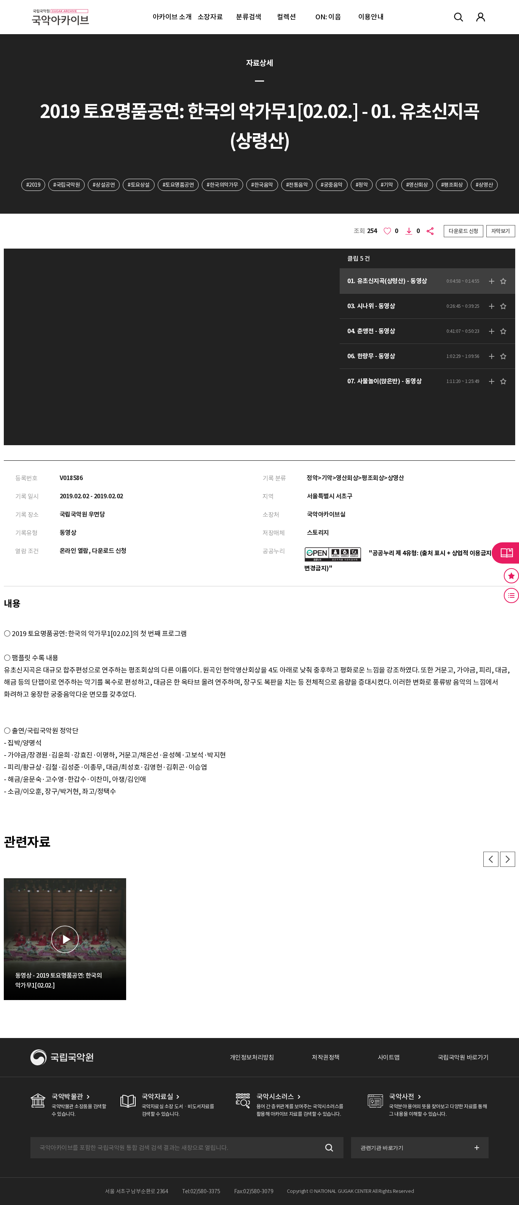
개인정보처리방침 (252, 1057)
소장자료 (210, 17)
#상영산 (484, 184)
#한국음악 (262, 184)
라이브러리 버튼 (505, 553)
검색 (328, 1148)
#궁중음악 (332, 184)
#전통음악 (297, 184)
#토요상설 (139, 184)
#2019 (33, 184)
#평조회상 (452, 184)
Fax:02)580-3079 (254, 1191)
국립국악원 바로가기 (463, 1057)
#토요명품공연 (178, 184)
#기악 (387, 184)
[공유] (432, 231)
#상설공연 (104, 184)
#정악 (362, 184)
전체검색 (459, 17)
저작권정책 (326, 1057)
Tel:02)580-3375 (201, 1191)
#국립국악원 (66, 184)
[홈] (60, 8)
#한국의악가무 (222, 184)
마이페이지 (481, 17)
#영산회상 (417, 184)
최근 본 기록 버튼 (511, 595)
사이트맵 (389, 1057)
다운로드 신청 (463, 231)
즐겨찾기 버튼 (511, 575)
